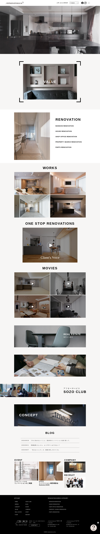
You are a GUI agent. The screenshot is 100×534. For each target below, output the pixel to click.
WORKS (50, 168)
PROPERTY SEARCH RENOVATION (68, 142)
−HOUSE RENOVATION (54, 504)
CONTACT (34, 525)
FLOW (16, 514)
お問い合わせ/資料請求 (62, 2)
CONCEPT (17, 506)
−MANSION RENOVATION (55, 501)
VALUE (16, 509)
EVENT (27, 506)
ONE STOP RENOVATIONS (50, 223)
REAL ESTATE (18, 512)
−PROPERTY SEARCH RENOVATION (57, 509)
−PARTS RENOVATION (54, 512)
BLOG (50, 432)
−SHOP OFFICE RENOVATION (56, 506)
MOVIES (50, 268)
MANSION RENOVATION (64, 126)
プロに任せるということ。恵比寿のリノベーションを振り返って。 (50, 440)
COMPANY (28, 509)
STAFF (27, 512)
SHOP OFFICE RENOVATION (66, 136)
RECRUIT (27, 514)
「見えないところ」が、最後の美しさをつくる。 (45, 449)
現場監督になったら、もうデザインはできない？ (45, 445)
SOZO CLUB (28, 501)
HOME (16, 501)
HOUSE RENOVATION (63, 131)
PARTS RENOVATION (63, 147)
